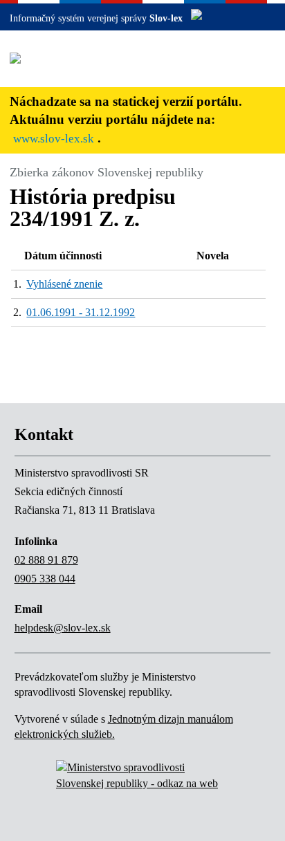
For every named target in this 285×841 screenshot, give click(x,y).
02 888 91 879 (46, 560)
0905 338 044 (45, 578)
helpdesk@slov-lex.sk (63, 628)
